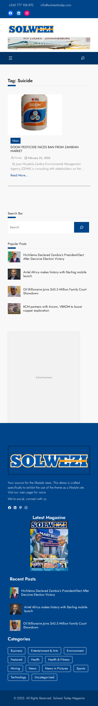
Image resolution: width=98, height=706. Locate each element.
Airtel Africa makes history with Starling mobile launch (54, 274)
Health (35, 659)
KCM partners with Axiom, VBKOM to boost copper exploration (52, 308)
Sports (81, 668)
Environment (75, 650)
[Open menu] (10, 58)
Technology (18, 677)
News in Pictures (56, 668)
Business (16, 650)
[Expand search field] (82, 58)
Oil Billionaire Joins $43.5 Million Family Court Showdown (54, 291)
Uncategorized (44, 677)
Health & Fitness (59, 659)
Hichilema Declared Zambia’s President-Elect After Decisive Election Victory (53, 257)
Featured (16, 659)
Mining (15, 668)
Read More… (19, 175)
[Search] (81, 227)
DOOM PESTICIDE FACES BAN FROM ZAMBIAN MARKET (44, 149)
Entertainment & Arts (44, 650)
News (15, 141)
